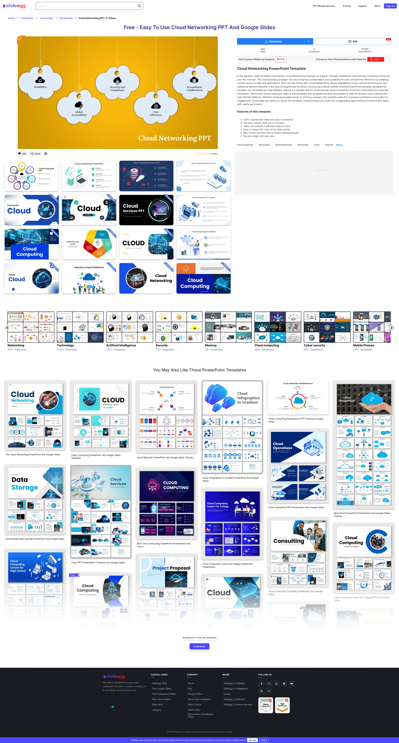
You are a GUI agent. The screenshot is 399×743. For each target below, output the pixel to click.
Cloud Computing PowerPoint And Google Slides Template (96, 456)
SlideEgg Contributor (234, 699)
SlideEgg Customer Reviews (238, 704)
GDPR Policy (194, 710)
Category (157, 710)
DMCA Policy (194, 704)
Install (376, 59)
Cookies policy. (239, 740)
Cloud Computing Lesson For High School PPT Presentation (29, 626)
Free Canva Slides (161, 699)
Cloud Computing (245, 145)
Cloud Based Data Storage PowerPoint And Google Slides (34, 538)
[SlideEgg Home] (125, 676)
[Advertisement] (314, 173)
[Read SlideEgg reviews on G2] (265, 705)
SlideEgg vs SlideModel (236, 688)
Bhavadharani (365, 51)
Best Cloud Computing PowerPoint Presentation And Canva (163, 545)
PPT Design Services (324, 6)
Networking (264, 145)
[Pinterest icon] (46, 153)
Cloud (316, 145)
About (191, 683)
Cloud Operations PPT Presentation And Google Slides (296, 507)
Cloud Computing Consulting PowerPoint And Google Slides (295, 593)
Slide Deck (157, 704)
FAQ (190, 688)
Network (329, 145)
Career (227, 694)
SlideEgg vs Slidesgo (234, 683)
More (377, 6)
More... (340, 144)
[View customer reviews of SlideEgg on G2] (282, 705)
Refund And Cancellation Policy (200, 715)
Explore (362, 6)
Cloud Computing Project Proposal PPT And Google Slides (166, 628)
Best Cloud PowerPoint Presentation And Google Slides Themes (362, 514)
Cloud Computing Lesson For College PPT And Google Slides (361, 599)
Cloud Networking (283, 145)
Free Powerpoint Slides (164, 694)
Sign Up (390, 5)
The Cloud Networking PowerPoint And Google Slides (32, 454)
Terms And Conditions (199, 699)
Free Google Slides (161, 688)
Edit (371, 41)
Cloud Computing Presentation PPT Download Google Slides (295, 420)
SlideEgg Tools (159, 683)
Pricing (347, 6)
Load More (199, 646)
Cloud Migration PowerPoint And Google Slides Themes (165, 457)
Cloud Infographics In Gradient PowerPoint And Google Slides (231, 479)
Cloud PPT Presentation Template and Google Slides (98, 562)
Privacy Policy (195, 694)
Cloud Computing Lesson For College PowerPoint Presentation (228, 565)
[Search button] (139, 6)
